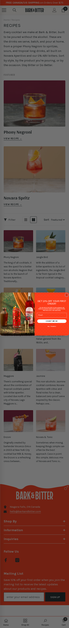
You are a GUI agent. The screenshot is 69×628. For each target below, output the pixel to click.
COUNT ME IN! (52, 321)
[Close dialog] (66, 294)
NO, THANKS (51, 326)
